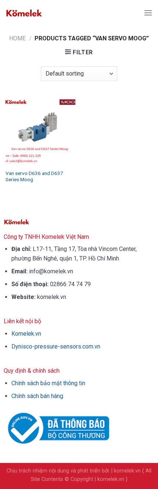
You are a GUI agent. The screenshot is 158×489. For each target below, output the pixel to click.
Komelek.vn (26, 333)
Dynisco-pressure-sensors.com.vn (55, 346)
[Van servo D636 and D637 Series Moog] (40, 130)
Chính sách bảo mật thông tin (48, 383)
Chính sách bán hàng (37, 396)
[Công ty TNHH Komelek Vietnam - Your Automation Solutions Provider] (24, 12)
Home (17, 38)
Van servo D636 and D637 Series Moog (34, 176)
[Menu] (148, 13)
